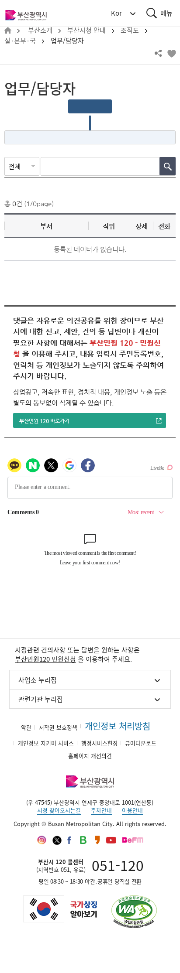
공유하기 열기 (158, 53)
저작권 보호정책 (58, 727)
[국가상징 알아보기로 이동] (59, 909)
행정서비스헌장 (99, 743)
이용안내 (132, 810)
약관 (26, 727)
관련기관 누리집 (40, 699)
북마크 (171, 53)
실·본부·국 (20, 41)
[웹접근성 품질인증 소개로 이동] (134, 911)
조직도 (130, 30)
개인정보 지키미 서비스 (46, 743)
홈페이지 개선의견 (90, 755)
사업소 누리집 (37, 680)
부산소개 (40, 30)
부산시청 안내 (86, 30)
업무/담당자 (67, 41)
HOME (8, 30)
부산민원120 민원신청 (45, 659)
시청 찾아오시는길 (59, 810)
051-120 (118, 865)
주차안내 (101, 810)
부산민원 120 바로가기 (44, 421)
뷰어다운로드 (140, 743)
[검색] (167, 166)
